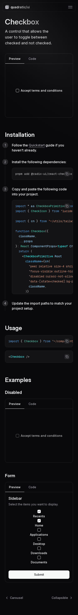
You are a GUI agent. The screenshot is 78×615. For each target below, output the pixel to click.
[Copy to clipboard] (66, 173)
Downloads (39, 553)
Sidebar (15, 498)
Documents (39, 562)
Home (39, 525)
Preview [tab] (15, 58)
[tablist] (39, 59)
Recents (39, 516)
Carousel (16, 598)
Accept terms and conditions (41, 90)
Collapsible (60, 598)
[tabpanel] (39, 90)
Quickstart (37, 145)
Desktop (39, 543)
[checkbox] (17, 90)
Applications (39, 534)
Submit (39, 574)
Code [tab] (32, 58)
